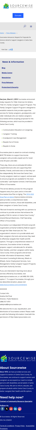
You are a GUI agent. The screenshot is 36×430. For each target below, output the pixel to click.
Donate (18, 15)
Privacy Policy (20, 426)
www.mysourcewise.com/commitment (13, 285)
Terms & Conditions (7, 426)
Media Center (7, 73)
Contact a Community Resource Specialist (16, 401)
